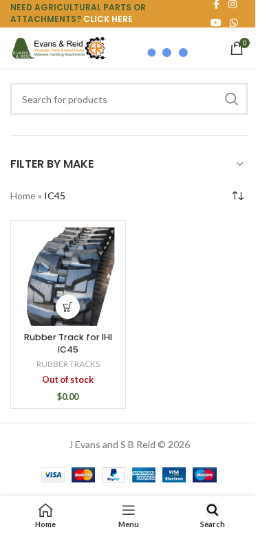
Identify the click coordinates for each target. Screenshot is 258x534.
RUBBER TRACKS (68, 364)
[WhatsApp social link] (234, 23)
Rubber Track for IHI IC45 (68, 343)
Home (23, 195)
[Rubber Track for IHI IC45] (68, 276)
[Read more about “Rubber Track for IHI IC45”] (68, 307)
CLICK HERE (108, 19)
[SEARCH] (232, 99)
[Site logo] (58, 47)
